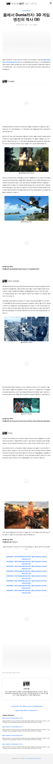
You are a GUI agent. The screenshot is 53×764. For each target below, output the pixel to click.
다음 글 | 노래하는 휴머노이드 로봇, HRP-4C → (26, 710)
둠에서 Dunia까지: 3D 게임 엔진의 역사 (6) (12, 735)
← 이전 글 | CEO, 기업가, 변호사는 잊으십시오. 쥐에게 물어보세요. (26, 706)
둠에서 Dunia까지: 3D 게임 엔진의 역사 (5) (12, 744)
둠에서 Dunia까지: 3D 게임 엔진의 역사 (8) (12, 718)
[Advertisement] (26, 43)
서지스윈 (35, 24)
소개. (26, 758)
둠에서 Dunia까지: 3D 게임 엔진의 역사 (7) (12, 726)
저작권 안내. (38, 758)
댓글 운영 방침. (31, 758)
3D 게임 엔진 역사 (26, 10)
